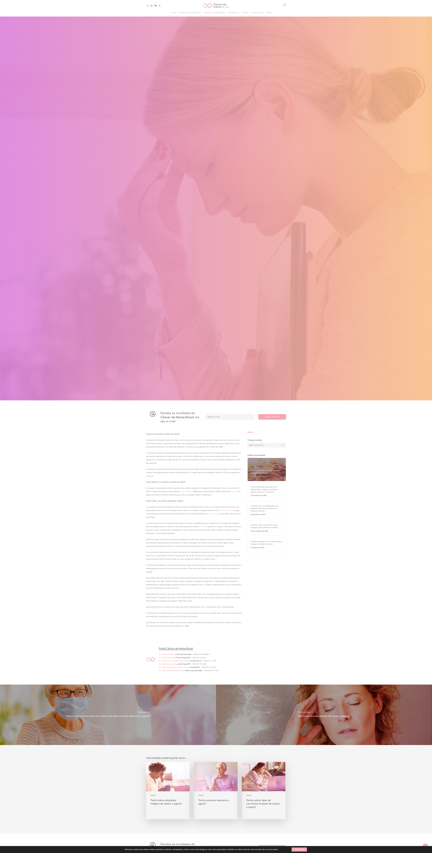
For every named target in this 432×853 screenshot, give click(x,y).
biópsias (234, 491)
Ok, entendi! (299, 849)
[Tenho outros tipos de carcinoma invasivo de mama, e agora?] (263, 790)
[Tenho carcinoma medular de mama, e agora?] (324, 715)
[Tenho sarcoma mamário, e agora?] (215, 790)
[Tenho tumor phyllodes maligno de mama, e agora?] (168, 790)
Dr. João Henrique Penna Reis (171, 670)
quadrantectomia (226, 510)
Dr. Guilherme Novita (168, 664)
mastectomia (213, 514)
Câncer (153, 795)
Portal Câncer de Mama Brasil (176, 648)
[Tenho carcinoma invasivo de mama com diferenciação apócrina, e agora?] (108, 715)
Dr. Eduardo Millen (167, 654)
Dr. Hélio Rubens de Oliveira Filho (173, 667)
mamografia (185, 491)
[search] (284, 5)
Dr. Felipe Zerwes (166, 657)
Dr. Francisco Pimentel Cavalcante (173, 661)
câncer (203, 526)
